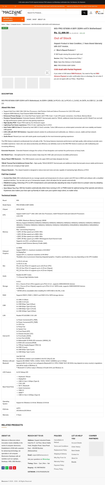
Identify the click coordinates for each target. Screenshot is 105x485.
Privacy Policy (58, 469)
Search (84, 13)
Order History (76, 447)
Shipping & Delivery (60, 454)
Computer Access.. (16, 24)
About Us (75, 458)
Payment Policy (59, 465)
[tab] (7, 93)
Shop (7, 24)
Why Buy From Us (60, 457)
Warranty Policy (59, 461)
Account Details (77, 443)
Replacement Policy (60, 450)
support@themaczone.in (40, 455)
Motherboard (26, 24)
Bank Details (76, 450)
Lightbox (47, 72)
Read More (80, 79)
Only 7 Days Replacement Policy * (71, 58)
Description (7, 94)
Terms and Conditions (61, 446)
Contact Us (75, 454)
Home (3, 24)
